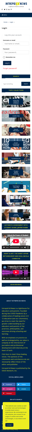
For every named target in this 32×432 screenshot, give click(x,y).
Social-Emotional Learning (16, 144)
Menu (5, 15)
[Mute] (25, 247)
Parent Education (16, 129)
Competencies (16, 158)
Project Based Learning (16, 172)
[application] (16, 241)
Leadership (16, 116)
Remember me (10, 57)
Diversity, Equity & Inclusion (16, 101)
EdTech (16, 201)
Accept (9, 425)
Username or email (9, 40)
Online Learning (16, 214)
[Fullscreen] (28, 247)
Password (6, 49)
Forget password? (10, 68)
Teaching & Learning (16, 186)
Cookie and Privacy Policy (10, 429)
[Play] (4, 247)
